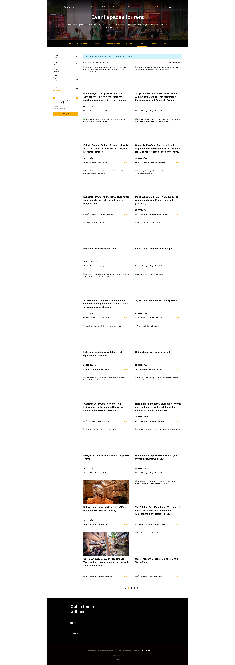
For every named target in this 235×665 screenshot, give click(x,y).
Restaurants (82, 44)
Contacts (74, 633)
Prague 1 (57, 80)
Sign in (117, 659)
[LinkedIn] (170, 7)
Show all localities (57, 90)
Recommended (174, 62)
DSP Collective (145, 650)
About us (128, 7)
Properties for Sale (158, 44)
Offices (129, 44)
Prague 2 (57, 82)
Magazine (116, 7)
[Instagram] (165, 7)
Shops (96, 44)
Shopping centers (113, 44)
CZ (149, 7)
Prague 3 (57, 85)
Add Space (104, 7)
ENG (156, 7)
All (70, 44)
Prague (55, 78)
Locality (55, 75)
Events (141, 44)
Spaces (93, 7)
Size (54, 95)
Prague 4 (57, 87)
